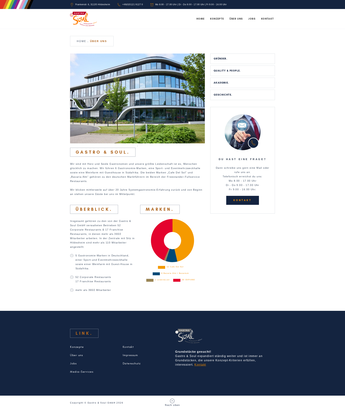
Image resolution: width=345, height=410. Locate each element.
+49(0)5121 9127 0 (132, 4)
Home (200, 18)
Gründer (220, 58)
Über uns (236, 18)
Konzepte (217, 18)
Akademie (221, 82)
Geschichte (222, 94)
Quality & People (227, 70)
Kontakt (267, 18)
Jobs (252, 18)
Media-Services (81, 371)
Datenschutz (132, 363)
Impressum (130, 355)
